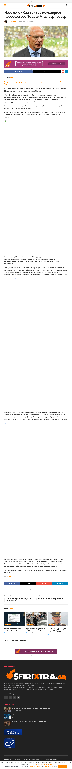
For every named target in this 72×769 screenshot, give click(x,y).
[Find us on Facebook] (6, 697)
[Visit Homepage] (36, 5)
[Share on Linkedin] (66, 71)
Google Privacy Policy (35, 766)
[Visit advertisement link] (36, 64)
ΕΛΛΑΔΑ (32, 21)
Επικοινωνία (7, 759)
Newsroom (13, 21)
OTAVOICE (11, 576)
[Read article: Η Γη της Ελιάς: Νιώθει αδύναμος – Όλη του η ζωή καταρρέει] (7, 723)
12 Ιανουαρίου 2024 (9, 632)
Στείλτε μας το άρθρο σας (50, 759)
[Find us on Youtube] (18, 697)
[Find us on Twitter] (10, 697)
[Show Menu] (5, 5)
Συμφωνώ (63, 766)
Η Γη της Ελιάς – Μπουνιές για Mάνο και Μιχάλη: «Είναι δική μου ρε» (31, 708)
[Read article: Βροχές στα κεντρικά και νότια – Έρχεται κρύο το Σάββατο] (36, 619)
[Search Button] (67, 5)
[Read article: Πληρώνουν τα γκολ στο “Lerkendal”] (7, 716)
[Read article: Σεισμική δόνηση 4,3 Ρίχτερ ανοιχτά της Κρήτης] (14, 619)
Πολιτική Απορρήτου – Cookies (32, 759)
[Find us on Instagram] (14, 697)
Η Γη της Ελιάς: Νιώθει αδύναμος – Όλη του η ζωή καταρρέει (29, 721)
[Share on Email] (63, 71)
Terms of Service (48, 766)
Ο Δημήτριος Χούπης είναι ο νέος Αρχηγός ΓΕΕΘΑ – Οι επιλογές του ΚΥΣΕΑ (57, 630)
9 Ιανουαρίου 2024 (23, 21)
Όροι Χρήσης (17, 759)
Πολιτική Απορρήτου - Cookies (43, 764)
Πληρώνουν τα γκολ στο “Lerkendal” (22, 715)
